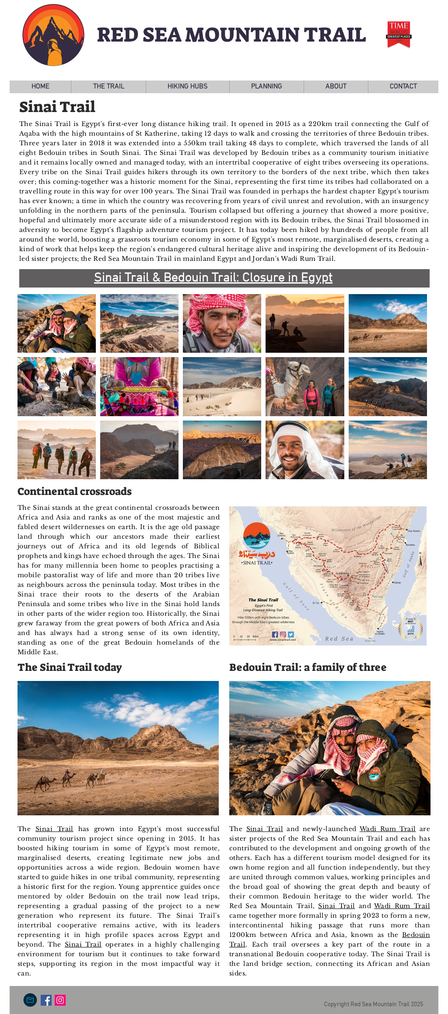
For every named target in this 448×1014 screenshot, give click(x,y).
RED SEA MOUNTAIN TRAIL (231, 34)
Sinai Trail (54, 829)
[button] (108, 87)
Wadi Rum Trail (388, 829)
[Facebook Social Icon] (46, 1000)
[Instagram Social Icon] (60, 1000)
